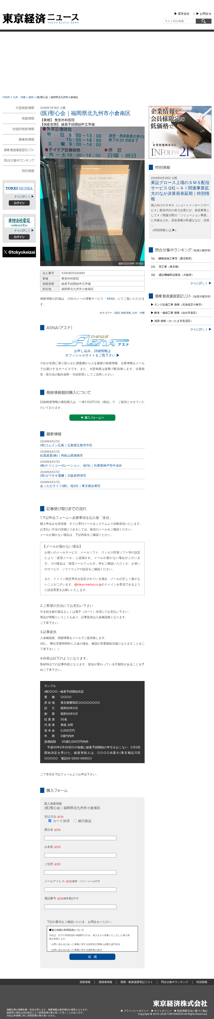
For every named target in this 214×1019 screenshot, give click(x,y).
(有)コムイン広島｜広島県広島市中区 (66, 445)
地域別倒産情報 (19, 128)
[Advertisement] (107, 63)
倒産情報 (126, 312)
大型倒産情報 (19, 109)
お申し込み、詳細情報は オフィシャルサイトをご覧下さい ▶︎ (92, 353)
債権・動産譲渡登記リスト (19, 149)
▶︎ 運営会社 (182, 13)
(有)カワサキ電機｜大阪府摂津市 (63, 476)
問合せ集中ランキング (19, 160)
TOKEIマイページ (19, 188)
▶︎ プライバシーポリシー (135, 1010)
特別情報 (19, 170)
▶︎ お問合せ (203, 13)
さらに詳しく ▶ (24, 196)
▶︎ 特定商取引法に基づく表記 (190, 1010)
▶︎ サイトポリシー (161, 1010)
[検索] (203, 21)
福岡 (30, 97)
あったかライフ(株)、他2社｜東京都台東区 (70, 486)
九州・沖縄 (19, 97)
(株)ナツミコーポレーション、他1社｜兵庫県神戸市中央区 (81, 465)
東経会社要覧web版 (19, 222)
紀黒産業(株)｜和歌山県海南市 (61, 455)
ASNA (111, 298)
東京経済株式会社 (180, 1003)
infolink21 (180, 132)
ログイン (19, 203)
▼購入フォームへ (92, 417)
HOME (6, 97)
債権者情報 (19, 139)
